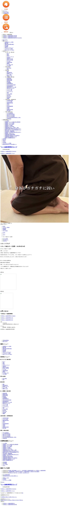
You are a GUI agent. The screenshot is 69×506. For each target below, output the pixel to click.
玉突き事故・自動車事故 (7, 453)
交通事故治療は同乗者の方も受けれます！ (13, 128)
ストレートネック (10, 56)
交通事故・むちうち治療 (9, 123)
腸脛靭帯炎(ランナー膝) (11, 87)
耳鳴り (4, 421)
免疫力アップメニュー (9, 47)
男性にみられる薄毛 (11, 115)
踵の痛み (4, 410)
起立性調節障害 (10, 106)
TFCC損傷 (9, 65)
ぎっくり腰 (9, 74)
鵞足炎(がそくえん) (10, 88)
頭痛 (8, 54)
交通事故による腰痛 (9, 125)
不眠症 (8, 107)
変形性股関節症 (10, 83)
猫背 (8, 69)
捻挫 (8, 92)
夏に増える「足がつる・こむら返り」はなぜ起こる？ (18, 472)
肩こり (8, 53)
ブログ (4, 234)
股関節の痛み (9, 79)
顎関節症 (8, 57)
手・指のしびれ (10, 64)
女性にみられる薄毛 (11, 116)
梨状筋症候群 (9, 80)
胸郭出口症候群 (6, 367)
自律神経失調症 (10, 100)
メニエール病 (9, 101)
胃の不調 (8, 110)
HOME (4, 232)
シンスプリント (10, 91)
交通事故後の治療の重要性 (10, 134)
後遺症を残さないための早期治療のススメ (13, 129)
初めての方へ (5, 39)
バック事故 (7, 120)
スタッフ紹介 (5, 464)
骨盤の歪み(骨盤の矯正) (9, 44)
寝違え (8, 55)
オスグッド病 (9, 90)
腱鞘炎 (8, 63)
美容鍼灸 (6, 46)
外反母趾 (8, 97)
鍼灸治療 (6, 43)
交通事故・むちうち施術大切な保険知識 (10, 444)
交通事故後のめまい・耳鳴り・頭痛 (12, 127)
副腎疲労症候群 (10, 109)
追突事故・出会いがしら (9, 133)
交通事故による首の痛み (9, 126)
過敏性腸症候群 (10, 102)
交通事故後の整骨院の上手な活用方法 (12, 135)
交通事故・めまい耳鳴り (9, 124)
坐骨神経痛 (9, 78)
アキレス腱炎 (9, 93)
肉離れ (8, 98)
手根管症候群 (9, 62)
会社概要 (4, 142)
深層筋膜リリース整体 (9, 42)
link (22, 492)
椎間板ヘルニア (10, 73)
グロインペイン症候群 (11, 84)
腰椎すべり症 (9, 75)
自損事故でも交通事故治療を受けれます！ (13, 132)
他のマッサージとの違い (7, 354)
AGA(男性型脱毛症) (11, 114)
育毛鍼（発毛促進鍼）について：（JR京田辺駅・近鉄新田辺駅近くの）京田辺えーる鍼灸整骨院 (27, 470)
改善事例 (4, 138)
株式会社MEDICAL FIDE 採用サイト (10, 144)
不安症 (8, 108)
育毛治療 (6, 45)
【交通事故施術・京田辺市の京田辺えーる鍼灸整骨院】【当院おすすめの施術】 (23, 471)
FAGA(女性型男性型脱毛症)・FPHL (14, 117)
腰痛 (8, 71)
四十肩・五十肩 (10, 60)
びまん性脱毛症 (6, 432)
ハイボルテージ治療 (9, 48)
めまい (8, 105)
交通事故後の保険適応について (11, 136)
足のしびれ (9, 96)
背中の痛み (5, 378)
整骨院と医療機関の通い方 (10, 137)
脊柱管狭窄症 (9, 72)
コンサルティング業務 (7, 143)
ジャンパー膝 (9, 89)
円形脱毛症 (9, 118)
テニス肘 (8, 61)
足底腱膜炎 (9, 82)
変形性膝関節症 (6, 401)
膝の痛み (8, 81)
